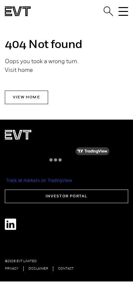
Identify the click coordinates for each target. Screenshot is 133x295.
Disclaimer (38, 268)
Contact (66, 268)
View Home (26, 97)
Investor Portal (67, 196)
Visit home (19, 71)
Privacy (11, 268)
